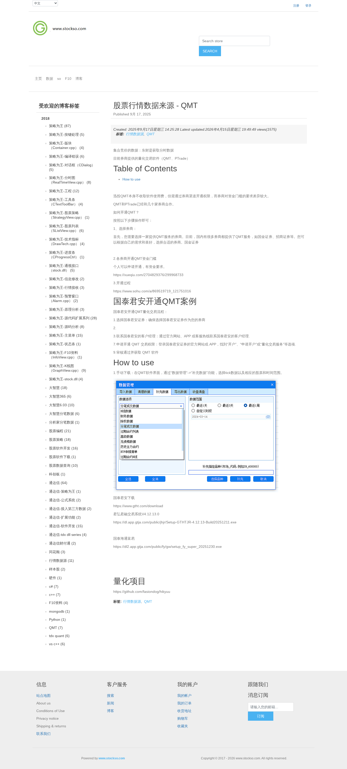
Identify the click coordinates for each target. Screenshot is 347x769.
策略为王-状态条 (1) (65, 344)
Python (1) (57, 619)
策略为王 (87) (60, 126)
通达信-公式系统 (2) (65, 500)
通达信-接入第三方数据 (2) (70, 509)
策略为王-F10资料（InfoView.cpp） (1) (65, 355)
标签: (120, 134)
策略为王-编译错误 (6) (66, 156)
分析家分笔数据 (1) (64, 422)
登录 (308, 5)
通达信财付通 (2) (62, 543)
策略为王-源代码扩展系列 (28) (73, 318)
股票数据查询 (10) (63, 465)
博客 (110, 711)
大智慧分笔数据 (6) (64, 414)
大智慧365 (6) (60, 396)
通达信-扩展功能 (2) (65, 517)
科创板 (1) (57, 474)
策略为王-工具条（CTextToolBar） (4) (66, 202)
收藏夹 (182, 726)
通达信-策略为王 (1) (65, 491)
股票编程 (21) (60, 431)
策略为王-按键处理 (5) (66, 134)
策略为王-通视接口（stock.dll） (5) (64, 268)
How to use (131, 179)
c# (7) (53, 586)
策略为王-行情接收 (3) (66, 287)
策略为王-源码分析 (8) (66, 327)
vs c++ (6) (57, 644)
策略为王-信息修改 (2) (66, 279)
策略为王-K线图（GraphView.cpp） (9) (67, 368)
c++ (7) (54, 595)
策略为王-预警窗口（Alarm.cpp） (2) (64, 298)
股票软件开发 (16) (63, 448)
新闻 (110, 703)
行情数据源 (135, 134)
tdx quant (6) (59, 636)
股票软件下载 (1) (62, 457)
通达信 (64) (58, 483)
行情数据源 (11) (61, 561)
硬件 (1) (55, 578)
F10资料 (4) (58, 603)
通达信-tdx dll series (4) (68, 535)
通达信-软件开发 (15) (66, 526)
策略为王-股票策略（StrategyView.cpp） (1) (69, 215)
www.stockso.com (112, 758)
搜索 (110, 695)
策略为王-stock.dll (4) (66, 379)
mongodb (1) (59, 611)
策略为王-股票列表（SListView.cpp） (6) (66, 228)
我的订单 (184, 703)
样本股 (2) (57, 569)
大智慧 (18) (58, 388)
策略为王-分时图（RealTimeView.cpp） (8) (70, 180)
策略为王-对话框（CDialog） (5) (72, 167)
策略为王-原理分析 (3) (66, 309)
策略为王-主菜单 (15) (66, 335)
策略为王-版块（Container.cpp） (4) (66, 145)
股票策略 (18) (60, 440)
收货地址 (184, 711)
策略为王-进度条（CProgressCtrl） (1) (66, 254)
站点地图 (43, 695)
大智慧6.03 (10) (61, 405)
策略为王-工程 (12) (64, 191)
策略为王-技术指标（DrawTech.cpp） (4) (67, 241)
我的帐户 (184, 695)
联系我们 (43, 734)
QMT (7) (56, 628)
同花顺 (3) (57, 552)
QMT (151, 134)
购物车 (182, 718)
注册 (296, 5)
